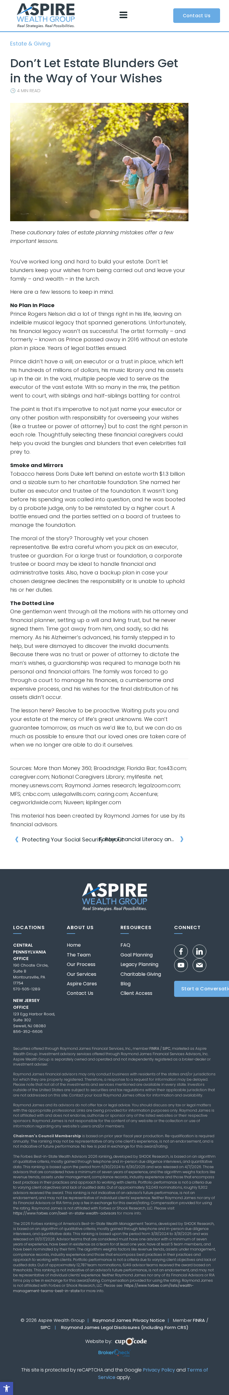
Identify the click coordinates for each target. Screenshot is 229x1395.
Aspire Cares (82, 984)
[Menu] (123, 15)
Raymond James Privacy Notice (129, 1320)
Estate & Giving (30, 43)
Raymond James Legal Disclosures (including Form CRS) (124, 1327)
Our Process (81, 964)
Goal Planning (136, 955)
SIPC (167, 1048)
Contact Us (80, 993)
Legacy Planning (139, 964)
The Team (79, 955)
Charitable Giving (140, 974)
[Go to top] (214, 1379)
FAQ (125, 945)
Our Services (81, 974)
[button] (6, 1388)
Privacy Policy (159, 1369)
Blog (125, 984)
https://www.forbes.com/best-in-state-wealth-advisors (64, 1213)
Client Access (136, 993)
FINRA (154, 1048)
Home (74, 945)
